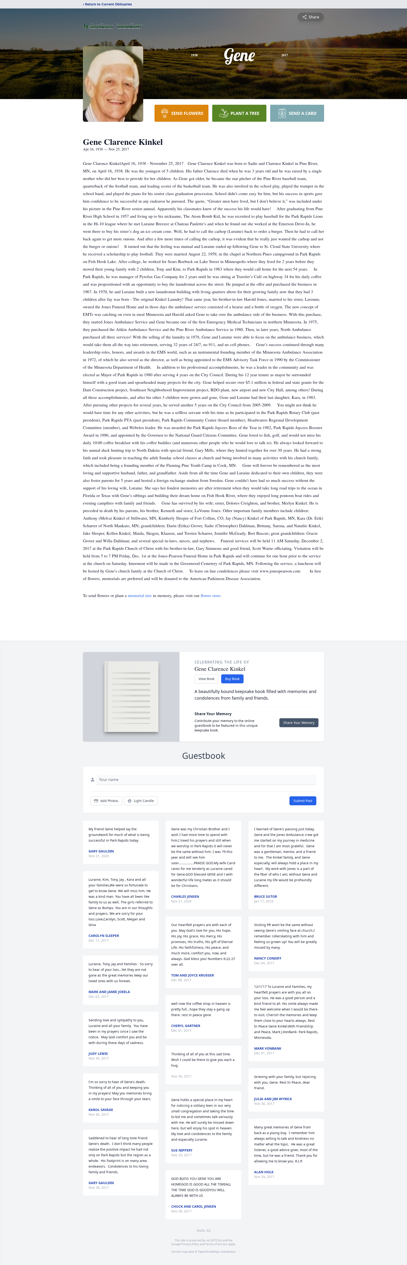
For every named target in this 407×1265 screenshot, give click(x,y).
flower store (210, 595)
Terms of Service (216, 1244)
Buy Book (232, 678)
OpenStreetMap (208, 1252)
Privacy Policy (190, 1244)
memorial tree (140, 595)
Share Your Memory (298, 722)
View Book (206, 678)
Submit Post (302, 800)
